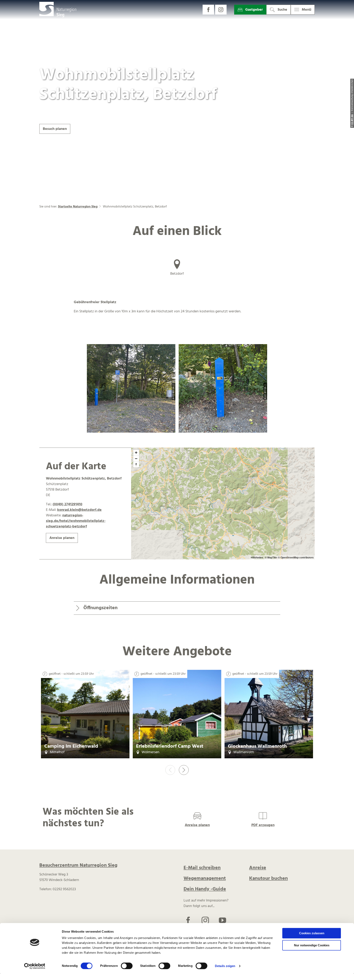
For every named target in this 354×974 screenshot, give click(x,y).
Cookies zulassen (311, 933)
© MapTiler (271, 557)
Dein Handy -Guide (205, 889)
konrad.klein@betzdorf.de (79, 510)
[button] (208, 10)
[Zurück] (170, 770)
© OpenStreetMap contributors (296, 557)
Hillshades (257, 557)
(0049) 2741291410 (67, 504)
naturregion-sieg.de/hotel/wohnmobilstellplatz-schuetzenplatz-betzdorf (76, 521)
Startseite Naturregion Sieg (78, 206)
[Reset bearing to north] (136, 464)
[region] (223, 504)
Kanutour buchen (268, 878)
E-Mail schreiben (202, 868)
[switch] (127, 966)
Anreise (257, 868)
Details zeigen (225, 966)
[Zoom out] (136, 458)
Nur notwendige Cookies (311, 945)
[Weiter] (184, 770)
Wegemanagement (205, 878)
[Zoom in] (136, 453)
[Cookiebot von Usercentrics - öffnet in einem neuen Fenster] (35, 966)
